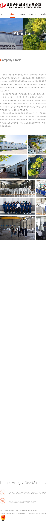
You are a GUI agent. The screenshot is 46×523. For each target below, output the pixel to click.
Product (32, 14)
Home (2, 14)
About (12, 14)
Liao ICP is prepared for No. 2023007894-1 (13, 513)
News (22, 14)
